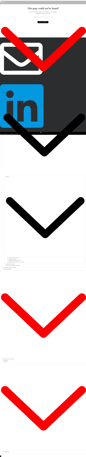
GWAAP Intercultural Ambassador (14, 260)
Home (3, 1)
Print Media (5, 361)
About (3, 3)
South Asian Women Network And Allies (13, 265)
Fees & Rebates (6, 451)
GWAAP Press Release (12, 259)
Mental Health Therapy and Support (9, 267)
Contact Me (4, 453)
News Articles (5, 360)
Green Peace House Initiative (13, 257)
